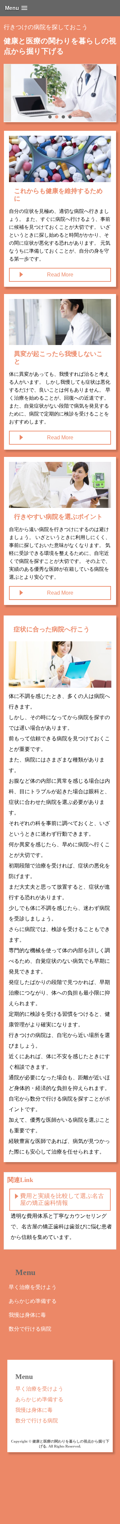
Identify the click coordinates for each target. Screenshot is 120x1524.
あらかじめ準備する (33, 1301)
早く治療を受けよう (33, 1287)
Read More (60, 274)
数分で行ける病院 (30, 1329)
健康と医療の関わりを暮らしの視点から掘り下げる (60, 46)
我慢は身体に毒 (27, 1315)
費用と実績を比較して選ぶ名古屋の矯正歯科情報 (62, 1199)
